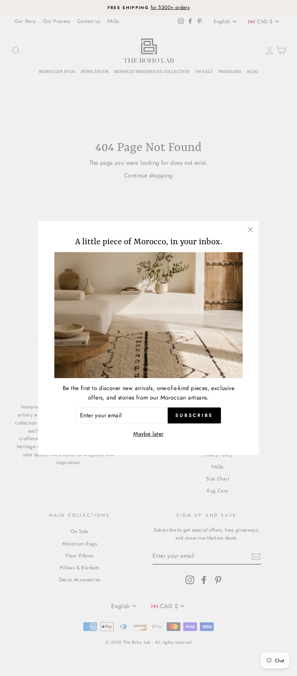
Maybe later (148, 434)
